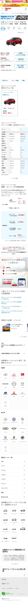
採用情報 (16, 588)
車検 (14, 28)
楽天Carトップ (4, 13)
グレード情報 (15, 80)
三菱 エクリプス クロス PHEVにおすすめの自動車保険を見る (11, 311)
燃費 (23, 80)
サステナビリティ (17, 600)
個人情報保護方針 (10, 588)
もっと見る (14, 178)
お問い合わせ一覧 (10, 600)
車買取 (8, 28)
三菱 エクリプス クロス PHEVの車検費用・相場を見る (11, 302)
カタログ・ (3, 28)
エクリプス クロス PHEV (8, 92)
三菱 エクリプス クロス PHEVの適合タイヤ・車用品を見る (11, 307)
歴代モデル (5, 80)
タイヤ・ (19, 28)
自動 (25, 28)
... (9, 13)
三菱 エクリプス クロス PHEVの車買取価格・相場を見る (11, 298)
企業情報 (3, 588)
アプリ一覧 (4, 600)
